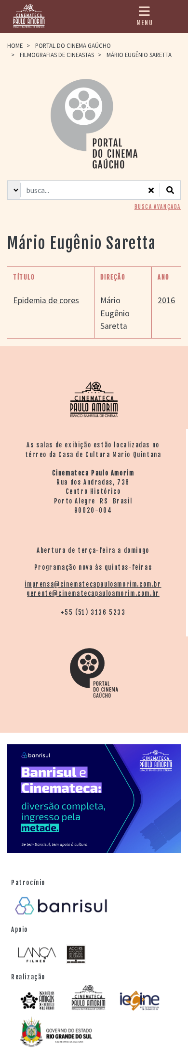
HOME (15, 45)
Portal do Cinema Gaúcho (73, 45)
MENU (144, 23)
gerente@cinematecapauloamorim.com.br (93, 593)
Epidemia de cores (46, 300)
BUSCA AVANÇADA (157, 207)
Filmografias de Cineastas (57, 55)
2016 (166, 300)
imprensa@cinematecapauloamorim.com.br (93, 584)
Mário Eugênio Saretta (115, 313)
